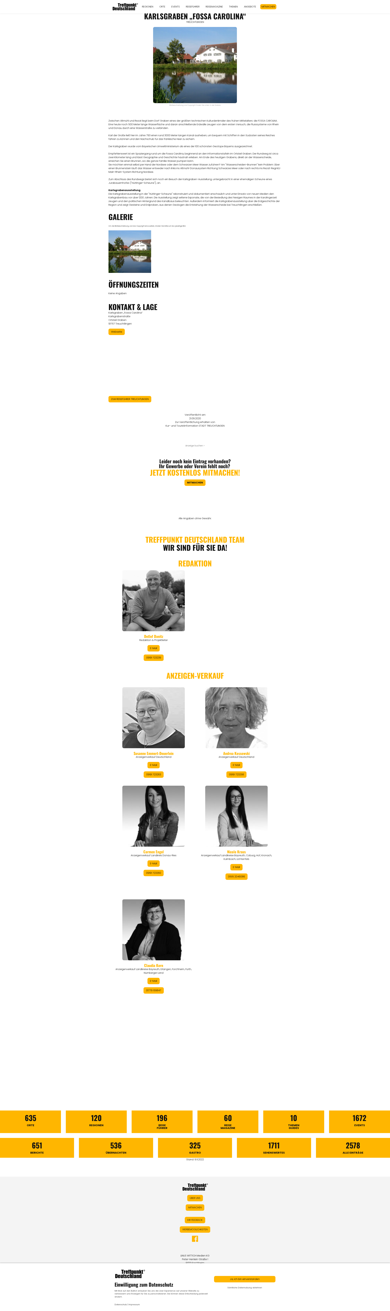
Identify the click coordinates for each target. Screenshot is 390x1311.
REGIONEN (147, 6)
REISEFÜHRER (193, 6)
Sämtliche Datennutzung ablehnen (244, 1287)
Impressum (134, 1304)
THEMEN (233, 6)
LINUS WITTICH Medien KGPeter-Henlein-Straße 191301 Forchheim (195, 1259)
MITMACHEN (268, 6)
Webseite (116, 332)
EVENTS (175, 6)
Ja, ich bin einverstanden (245, 1279)
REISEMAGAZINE (214, 6)
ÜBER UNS (195, 1198)
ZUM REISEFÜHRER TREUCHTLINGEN (130, 399)
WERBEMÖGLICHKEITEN (195, 1229)
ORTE (162, 6)
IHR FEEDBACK (195, 1220)
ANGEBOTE (250, 6)
